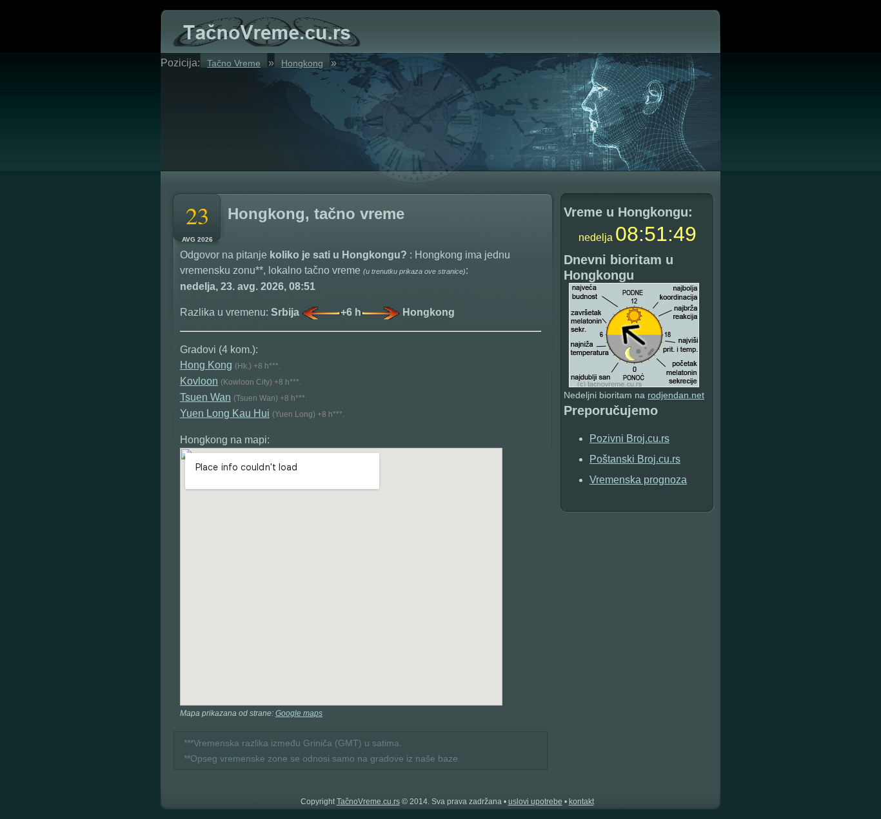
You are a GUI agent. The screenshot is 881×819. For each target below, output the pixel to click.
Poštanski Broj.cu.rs (634, 459)
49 (685, 234)
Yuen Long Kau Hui (225, 413)
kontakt (581, 801)
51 (656, 234)
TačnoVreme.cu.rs (368, 801)
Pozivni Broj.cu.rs (629, 438)
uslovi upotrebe (535, 801)
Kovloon (199, 381)
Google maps (298, 713)
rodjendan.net (676, 395)
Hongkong (302, 63)
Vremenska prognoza (638, 479)
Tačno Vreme (234, 63)
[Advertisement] (324, 117)
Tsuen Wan (205, 397)
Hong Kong (206, 365)
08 (626, 234)
